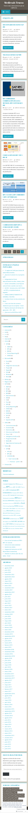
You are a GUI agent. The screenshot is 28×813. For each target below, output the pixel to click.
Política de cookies (18, 807)
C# (5, 332)
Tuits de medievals (8, 474)
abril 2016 (8, 702)
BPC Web (17, 495)
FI (6, 400)
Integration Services (11, 365)
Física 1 (8, 434)
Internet (7, 339)
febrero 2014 (8, 731)
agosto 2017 (8, 680)
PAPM (7, 413)
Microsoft (7, 358)
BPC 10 (11, 487)
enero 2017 (8, 691)
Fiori (7, 402)
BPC (8, 349)
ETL (20, 503)
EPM (15, 503)
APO (8, 451)
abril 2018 (8, 667)
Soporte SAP (9, 420)
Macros (20, 508)
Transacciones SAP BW (12, 55)
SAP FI (23, 521)
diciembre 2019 (9, 632)
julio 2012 (8, 746)
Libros (6, 341)
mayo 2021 (8, 601)
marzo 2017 (8, 687)
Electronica (9, 430)
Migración (13, 513)
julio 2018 (8, 660)
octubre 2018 (9, 654)
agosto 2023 (8, 568)
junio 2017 (8, 682)
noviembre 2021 (9, 588)
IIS (6, 363)
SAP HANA (9, 524)
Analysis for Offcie (13, 484)
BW (8, 351)
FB (5, 336)
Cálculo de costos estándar (12, 545)
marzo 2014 (8, 729)
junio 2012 (8, 748)
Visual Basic (13, 528)
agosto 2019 (8, 638)
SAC (7, 415)
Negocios (7, 382)
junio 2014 (8, 722)
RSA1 (12, 515)
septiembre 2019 (10, 636)
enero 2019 (8, 647)
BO (7, 389)
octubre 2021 (9, 590)
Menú (7, 12)
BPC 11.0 (4, 490)
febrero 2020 (8, 627)
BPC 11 (23, 487)
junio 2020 (8, 618)
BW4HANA (11, 500)
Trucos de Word (18, 526)
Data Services (10, 395)
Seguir (6, 774)
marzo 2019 (8, 643)
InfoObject (21, 506)
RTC (15, 515)
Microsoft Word (7, 513)
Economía (9, 427)
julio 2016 (8, 698)
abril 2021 (8, 603)
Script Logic (18, 524)
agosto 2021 (8, 594)
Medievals (7, 471)
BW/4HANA (5, 500)
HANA (9, 355)
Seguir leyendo (7, 47)
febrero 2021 (8, 607)
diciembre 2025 (9, 566)
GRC (7, 404)
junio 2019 (8, 641)
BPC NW (19, 493)
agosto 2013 (8, 740)
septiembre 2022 (10, 577)
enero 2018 (8, 671)
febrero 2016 (8, 704)
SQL (7, 372)
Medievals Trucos (14, 2)
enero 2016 (8, 707)
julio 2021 (8, 596)
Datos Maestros (6, 503)
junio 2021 (8, 599)
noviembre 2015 (9, 709)
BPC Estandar (14, 493)
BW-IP (20, 498)
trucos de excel (11, 526)
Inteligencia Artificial (12, 436)
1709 (4, 484)
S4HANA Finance (13, 518)
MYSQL (7, 379)
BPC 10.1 (15, 487)
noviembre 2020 (9, 612)
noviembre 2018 (9, 651)
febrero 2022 (8, 583)
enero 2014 (8, 733)
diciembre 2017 (9, 674)
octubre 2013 (9, 737)
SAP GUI (4, 524)
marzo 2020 (8, 625)
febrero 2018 (8, 669)
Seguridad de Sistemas (12, 443)
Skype (7, 370)
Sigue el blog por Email (12, 755)
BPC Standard (11, 495)
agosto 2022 (8, 579)
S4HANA (6, 518)
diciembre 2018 (9, 649)
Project (8, 368)
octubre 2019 (9, 634)
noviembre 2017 (9, 676)
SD (6, 417)
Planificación (5, 515)
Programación (10, 439)
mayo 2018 (8, 665)
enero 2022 (8, 585)
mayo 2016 (8, 700)
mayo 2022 (8, 581)
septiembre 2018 (10, 656)
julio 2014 (8, 720)
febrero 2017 (8, 689)
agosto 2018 (8, 658)
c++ (6, 334)
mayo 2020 (8, 621)
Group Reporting (12, 353)
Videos (7, 446)
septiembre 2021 (10, 592)
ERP (18, 503)
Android (7, 330)
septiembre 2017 (10, 678)
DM (7, 398)
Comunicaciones (11, 425)
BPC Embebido (11, 490)
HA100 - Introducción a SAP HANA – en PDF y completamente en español (14, 290)
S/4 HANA (18, 515)
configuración (17, 500)
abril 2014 (8, 726)
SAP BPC (14, 521)
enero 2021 (8, 610)
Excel (7, 361)
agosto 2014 (8, 718)
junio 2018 (8, 663)
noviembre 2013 (9, 735)
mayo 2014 (8, 724)
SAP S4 (14, 524)
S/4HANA (10, 456)
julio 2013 (8, 742)
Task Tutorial (12, 459)
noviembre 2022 (9, 574)
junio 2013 (8, 744)
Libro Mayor (12, 508)
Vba (9, 528)
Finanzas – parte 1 (15, 461)
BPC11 (20, 487)
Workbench (5, 530)
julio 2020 (8, 616)
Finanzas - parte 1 (13, 792)
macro (17, 508)
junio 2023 (8, 572)
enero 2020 (8, 629)
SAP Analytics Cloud (7, 521)
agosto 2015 (8, 713)
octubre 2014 (9, 715)
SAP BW (20, 521)
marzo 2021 (8, 605)
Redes (7, 441)
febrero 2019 (8, 645)
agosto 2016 (8, 696)
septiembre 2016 (10, 693)
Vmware (7, 464)
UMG (6, 422)
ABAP (8, 347)
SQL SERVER (5, 526)
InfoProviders (6, 508)
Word (7, 376)
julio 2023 (8, 570)
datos (24, 500)
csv (21, 500)
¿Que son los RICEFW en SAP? (13, 312)
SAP (7, 344)
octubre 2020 (9, 614)
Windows (8, 374)
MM (7, 411)
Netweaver (17, 513)
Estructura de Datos (12, 432)
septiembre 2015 (10, 711)
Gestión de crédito (10, 547)
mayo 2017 (8, 685)
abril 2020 (8, 623)
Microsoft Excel (17, 511)
